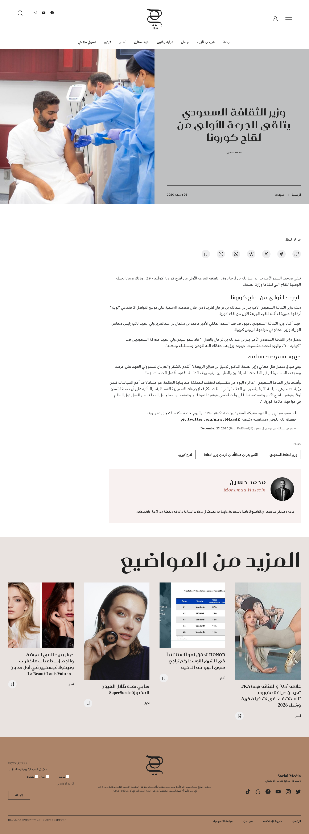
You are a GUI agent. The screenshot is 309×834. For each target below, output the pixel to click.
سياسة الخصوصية (223, 821)
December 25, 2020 (214, 428)
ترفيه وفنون (165, 42)
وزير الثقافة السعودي (283, 455)
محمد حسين (234, 152)
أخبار (122, 42)
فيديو (107, 42)
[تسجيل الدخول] (275, 19)
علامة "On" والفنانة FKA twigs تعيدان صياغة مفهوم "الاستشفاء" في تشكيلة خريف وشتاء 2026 (270, 695)
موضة (227, 42)
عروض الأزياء (206, 42)
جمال (185, 42)
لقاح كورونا (185, 455)
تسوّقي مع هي (87, 42)
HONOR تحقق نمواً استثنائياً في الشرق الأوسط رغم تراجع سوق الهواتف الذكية (196, 661)
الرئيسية (296, 194)
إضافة (19, 795)
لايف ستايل (141, 42)
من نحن (248, 821)
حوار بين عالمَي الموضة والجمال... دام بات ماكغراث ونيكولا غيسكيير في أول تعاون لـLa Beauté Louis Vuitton (42, 664)
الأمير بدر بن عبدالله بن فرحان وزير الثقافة (231, 455)
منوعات (279, 194)
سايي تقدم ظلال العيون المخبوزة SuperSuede (125, 689)
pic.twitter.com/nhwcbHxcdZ (210, 419)
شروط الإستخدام (272, 821)
